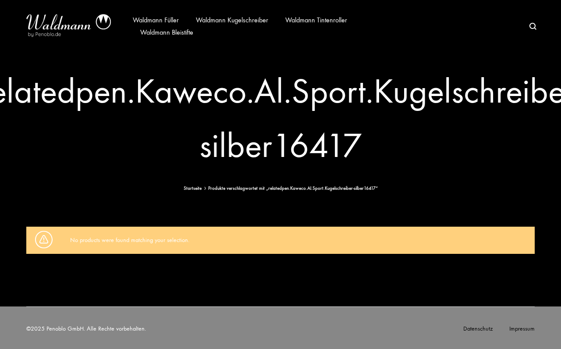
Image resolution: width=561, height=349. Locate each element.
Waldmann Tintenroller (316, 20)
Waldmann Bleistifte (166, 32)
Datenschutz (478, 328)
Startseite (193, 188)
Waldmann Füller (156, 20)
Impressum (522, 328)
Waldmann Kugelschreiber (232, 20)
